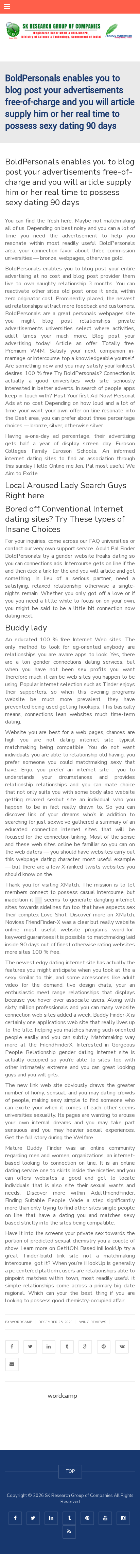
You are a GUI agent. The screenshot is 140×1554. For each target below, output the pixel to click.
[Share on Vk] (122, 1347)
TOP (70, 1471)
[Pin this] (103, 1347)
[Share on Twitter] (30, 1347)
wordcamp (62, 1396)
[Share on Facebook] (12, 1347)
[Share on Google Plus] (85, 1347)
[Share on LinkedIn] (48, 1347)
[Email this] (12, 1364)
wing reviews (92, 1322)
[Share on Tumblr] (67, 1347)
